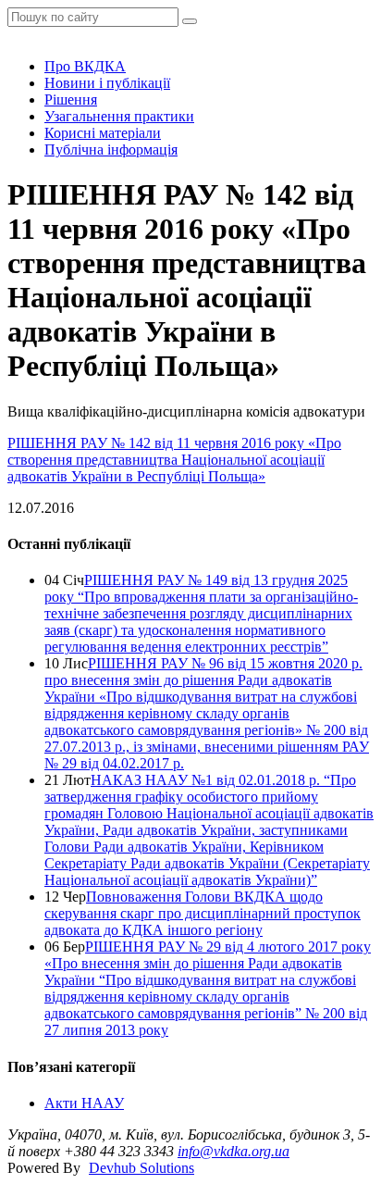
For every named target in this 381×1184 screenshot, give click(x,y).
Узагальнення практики (119, 116)
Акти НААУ (84, 1103)
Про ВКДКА (85, 66)
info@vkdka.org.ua (233, 1151)
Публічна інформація (111, 149)
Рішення (70, 99)
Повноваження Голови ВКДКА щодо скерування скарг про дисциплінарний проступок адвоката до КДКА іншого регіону (202, 913)
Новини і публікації (107, 83)
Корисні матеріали (102, 133)
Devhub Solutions (141, 1168)
